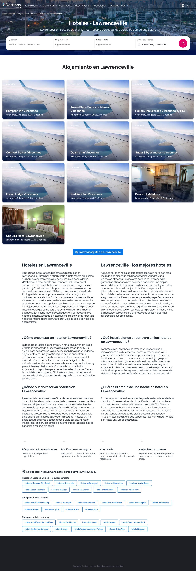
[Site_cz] (75, 545)
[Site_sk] (93, 545)
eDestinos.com (8, 13)
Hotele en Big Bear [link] (59, 489)
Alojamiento (65, 5)
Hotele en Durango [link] (81, 489)
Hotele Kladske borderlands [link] (36, 529)
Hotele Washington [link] (67, 522)
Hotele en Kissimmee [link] (114, 483)
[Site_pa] (130, 545)
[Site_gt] (157, 545)
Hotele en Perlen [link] (32, 509)
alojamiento (23, 13)
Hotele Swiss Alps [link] (116, 529)
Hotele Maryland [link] (89, 522)
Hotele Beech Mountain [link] (35, 489)
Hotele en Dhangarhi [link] (137, 502)
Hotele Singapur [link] (138, 529)
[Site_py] (176, 545)
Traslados (113, 5)
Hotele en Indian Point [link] (129, 489)
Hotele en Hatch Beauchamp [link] (37, 502)
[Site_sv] (139, 545)
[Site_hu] (102, 545)
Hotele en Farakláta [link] (161, 502)
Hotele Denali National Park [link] (133, 522)
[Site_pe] (56, 545)
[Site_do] (121, 545)
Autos (77, 5)
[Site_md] (84, 545)
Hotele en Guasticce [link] (86, 502)
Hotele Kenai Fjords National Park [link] (39, 522)
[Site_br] (20, 545)
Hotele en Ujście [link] (52, 509)
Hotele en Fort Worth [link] (104, 489)
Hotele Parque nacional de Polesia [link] (88, 529)
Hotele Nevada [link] (109, 522)
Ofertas (86, 5)
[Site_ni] (148, 545)
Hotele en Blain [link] (72, 509)
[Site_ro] (29, 545)
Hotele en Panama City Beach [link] (37, 483)
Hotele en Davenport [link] (89, 483)
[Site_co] (111, 545)
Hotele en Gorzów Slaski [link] (112, 502)
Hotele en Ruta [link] (91, 509)
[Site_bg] (38, 545)
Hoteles (33, 13)
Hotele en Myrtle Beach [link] (139, 483)
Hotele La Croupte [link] (63, 502)
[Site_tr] (66, 545)
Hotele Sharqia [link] (61, 529)
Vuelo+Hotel (31, 5)
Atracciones (99, 5)
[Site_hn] (167, 545)
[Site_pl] (47, 545)
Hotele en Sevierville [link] (65, 483)
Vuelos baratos (48, 5)
